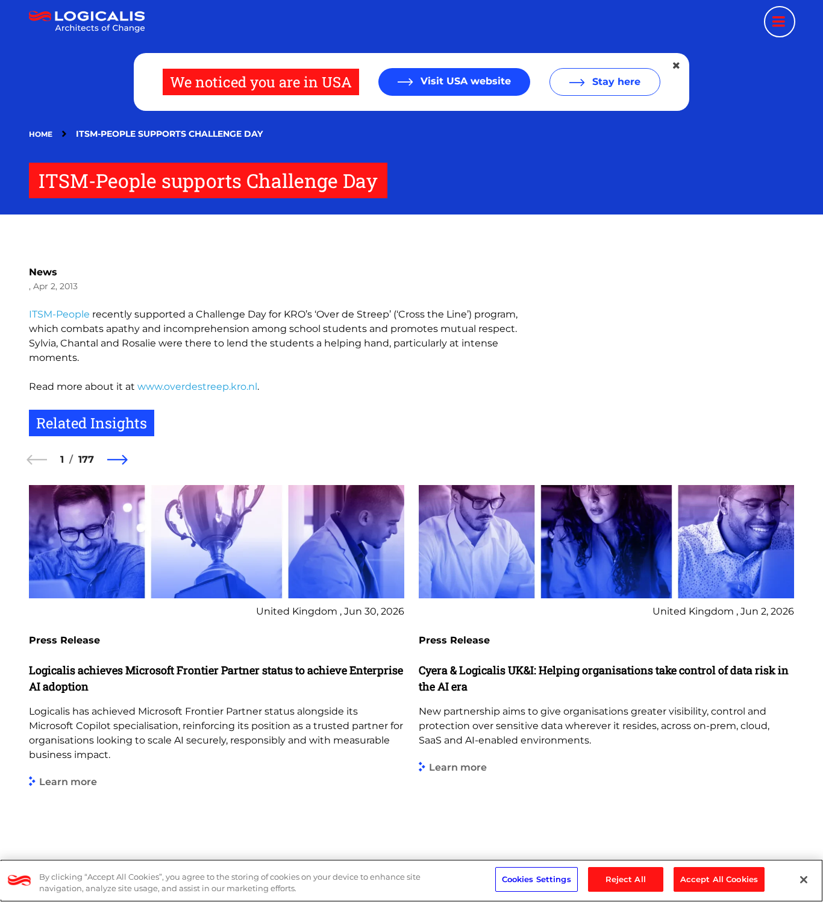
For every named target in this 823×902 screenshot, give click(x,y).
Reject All (626, 879)
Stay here (614, 81)
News (43, 272)
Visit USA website (464, 81)
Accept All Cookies (719, 879)
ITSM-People (59, 314)
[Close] (803, 879)
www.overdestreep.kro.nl (197, 386)
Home (40, 134)
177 (86, 459)
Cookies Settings (536, 879)
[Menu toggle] (779, 21)
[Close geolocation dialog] (677, 65)
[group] (216, 656)
